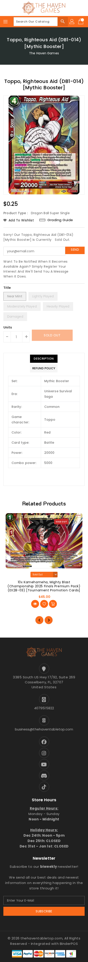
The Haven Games (44, 53)
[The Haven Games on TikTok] (44, 787)
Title (7, 287)
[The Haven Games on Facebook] (44, 742)
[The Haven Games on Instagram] (44, 753)
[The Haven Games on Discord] (44, 775)
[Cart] (81, 21)
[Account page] (72, 21)
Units (7, 327)
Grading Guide (60, 220)
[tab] (44, 359)
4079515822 (44, 708)
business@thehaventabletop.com (44, 729)
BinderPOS (69, 943)
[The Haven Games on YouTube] (44, 764)
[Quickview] (35, 604)
